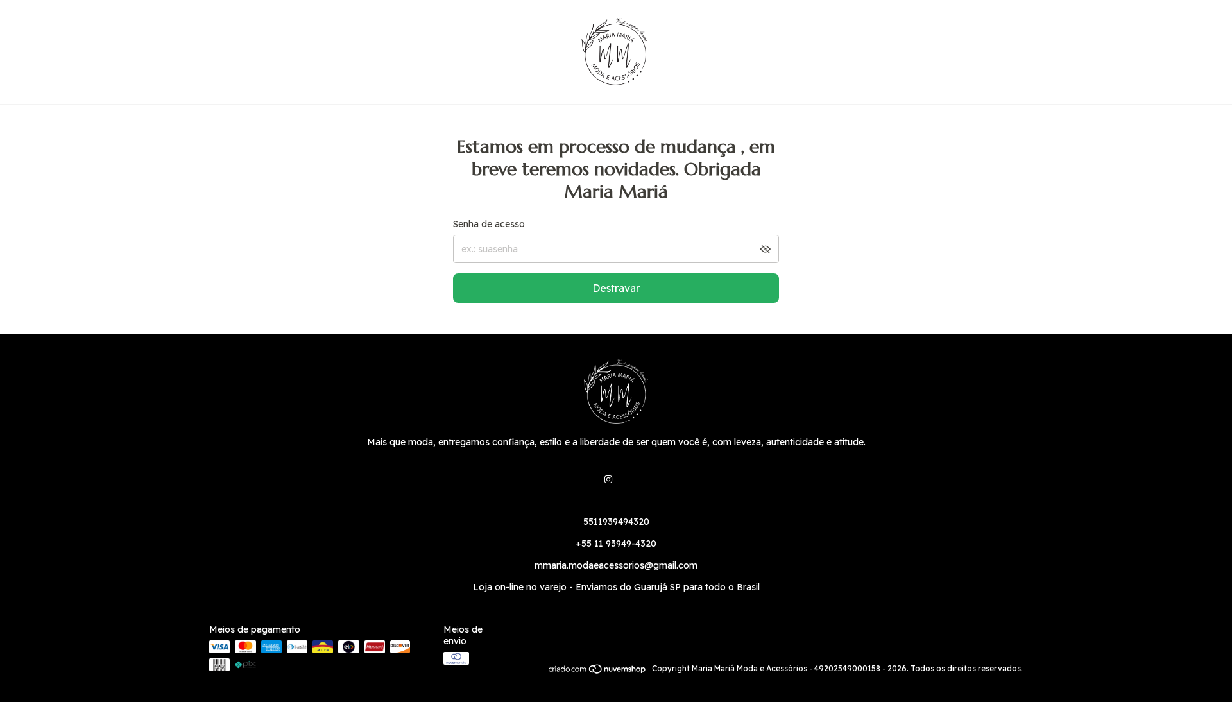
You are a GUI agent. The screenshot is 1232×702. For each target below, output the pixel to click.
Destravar (616, 288)
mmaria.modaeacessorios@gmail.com (616, 565)
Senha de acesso (489, 224)
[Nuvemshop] (597, 671)
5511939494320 (616, 521)
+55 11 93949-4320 (616, 543)
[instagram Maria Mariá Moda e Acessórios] (608, 479)
